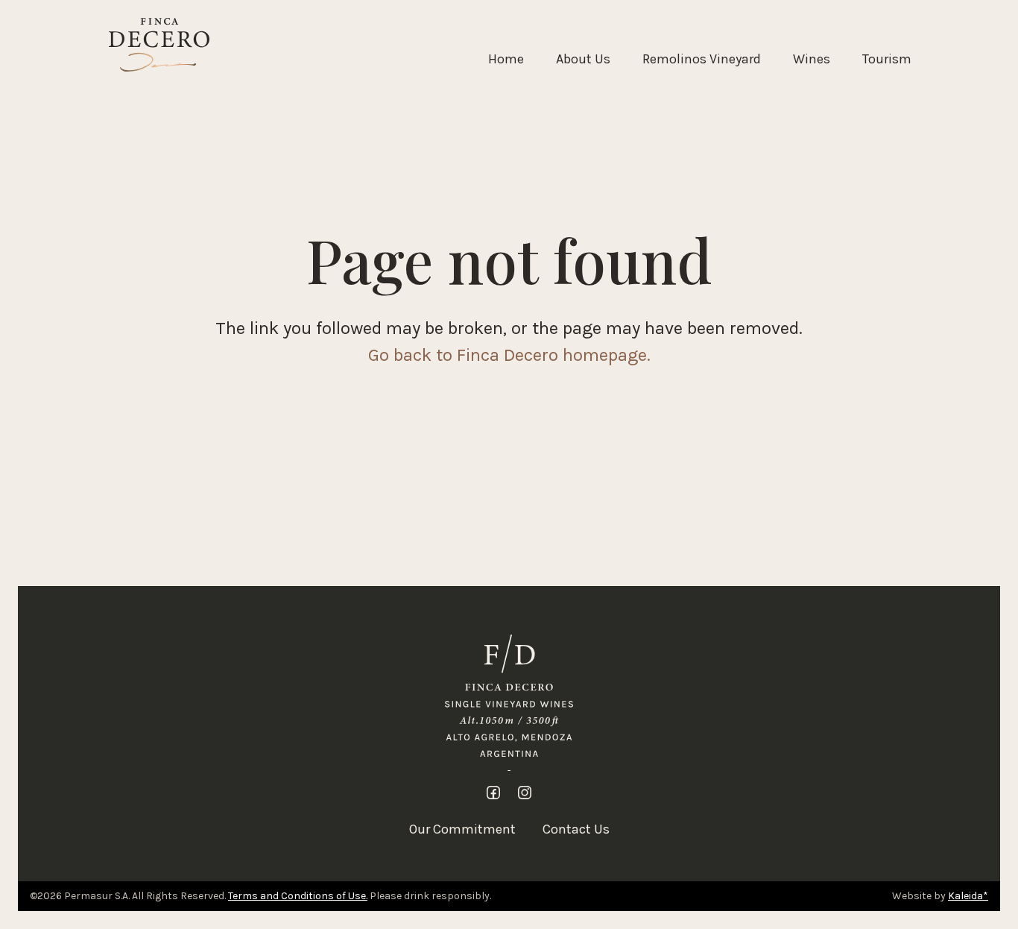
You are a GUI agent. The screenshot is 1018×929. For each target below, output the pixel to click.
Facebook (493, 792)
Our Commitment (462, 829)
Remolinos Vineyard (701, 59)
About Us (583, 59)
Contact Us (576, 829)
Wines (811, 59)
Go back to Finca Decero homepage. (509, 354)
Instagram (524, 792)
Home (506, 59)
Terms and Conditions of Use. (297, 895)
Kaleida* (968, 895)
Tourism (886, 59)
